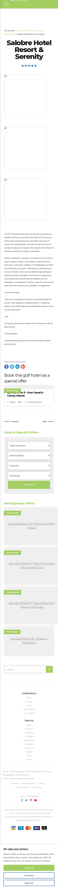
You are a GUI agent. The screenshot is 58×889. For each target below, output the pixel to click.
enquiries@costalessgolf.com (22, 778)
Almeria (29, 725)
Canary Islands (22, 30)
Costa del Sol (29, 744)
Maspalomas (9, 34)
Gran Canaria (35, 30)
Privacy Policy (37, 787)
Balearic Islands (29, 709)
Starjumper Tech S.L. (34, 820)
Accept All (29, 868)
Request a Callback (28, 783)
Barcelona (29, 729)
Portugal (29, 702)
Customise (29, 875)
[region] (29, 866)
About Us (15, 783)
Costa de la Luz (29, 740)
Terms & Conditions (23, 787)
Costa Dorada (29, 748)
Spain (29, 698)
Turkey (29, 705)
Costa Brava (29, 736)
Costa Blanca (29, 733)
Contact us (42, 783)
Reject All (29, 883)
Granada (29, 752)
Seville (29, 759)
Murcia (29, 755)
